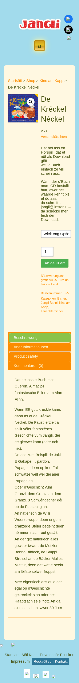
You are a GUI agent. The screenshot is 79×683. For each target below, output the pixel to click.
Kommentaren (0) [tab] (28, 366)
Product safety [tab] (26, 356)
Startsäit (15, 81)
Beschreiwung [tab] (25, 338)
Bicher (61, 298)
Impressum (20, 661)
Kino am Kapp (51, 81)
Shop (30, 81)
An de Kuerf (55, 263)
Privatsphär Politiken (57, 655)
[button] (31, 102)
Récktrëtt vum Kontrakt (50, 661)
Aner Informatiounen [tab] (31, 347)
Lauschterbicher (52, 311)
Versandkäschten (54, 137)
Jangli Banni (49, 302)
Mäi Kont (29, 655)
